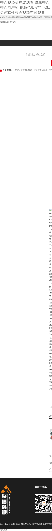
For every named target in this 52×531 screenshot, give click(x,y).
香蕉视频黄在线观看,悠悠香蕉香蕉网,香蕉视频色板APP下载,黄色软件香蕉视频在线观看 (25, 7)
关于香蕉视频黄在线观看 (34, 63)
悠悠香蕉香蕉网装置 (23, 70)
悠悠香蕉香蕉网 (40, 70)
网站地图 (3, 530)
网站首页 (8, 63)
